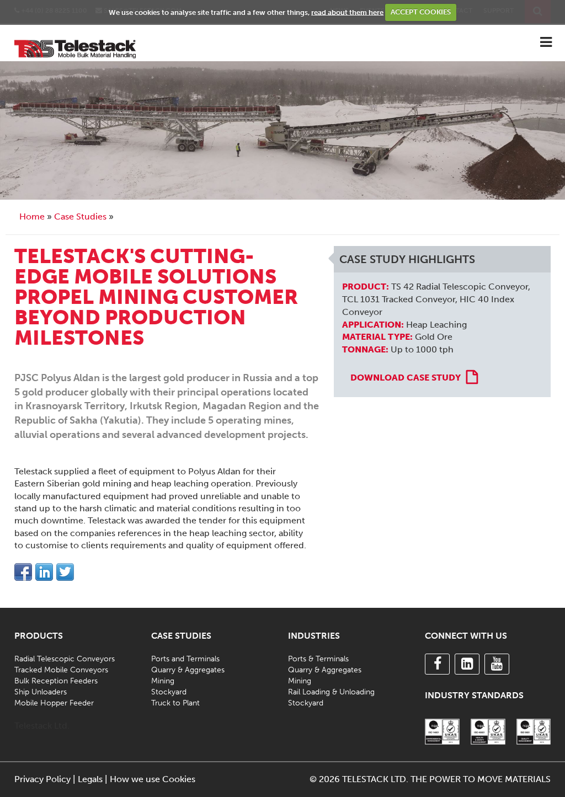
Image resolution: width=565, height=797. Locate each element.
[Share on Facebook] (23, 572)
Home (32, 216)
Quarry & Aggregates (188, 670)
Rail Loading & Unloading (331, 692)
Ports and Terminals (185, 659)
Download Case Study (405, 377)
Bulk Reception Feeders (56, 681)
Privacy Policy (42, 779)
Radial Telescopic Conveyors (64, 659)
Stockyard (168, 692)
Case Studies (80, 216)
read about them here (347, 12)
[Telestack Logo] (75, 48)
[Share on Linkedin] (44, 572)
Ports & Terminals (318, 659)
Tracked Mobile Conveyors (61, 670)
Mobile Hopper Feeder (54, 703)
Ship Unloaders (40, 692)
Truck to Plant (175, 703)
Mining (162, 681)
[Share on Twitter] (65, 572)
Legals (90, 779)
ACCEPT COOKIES (421, 12)
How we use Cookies (152, 779)
